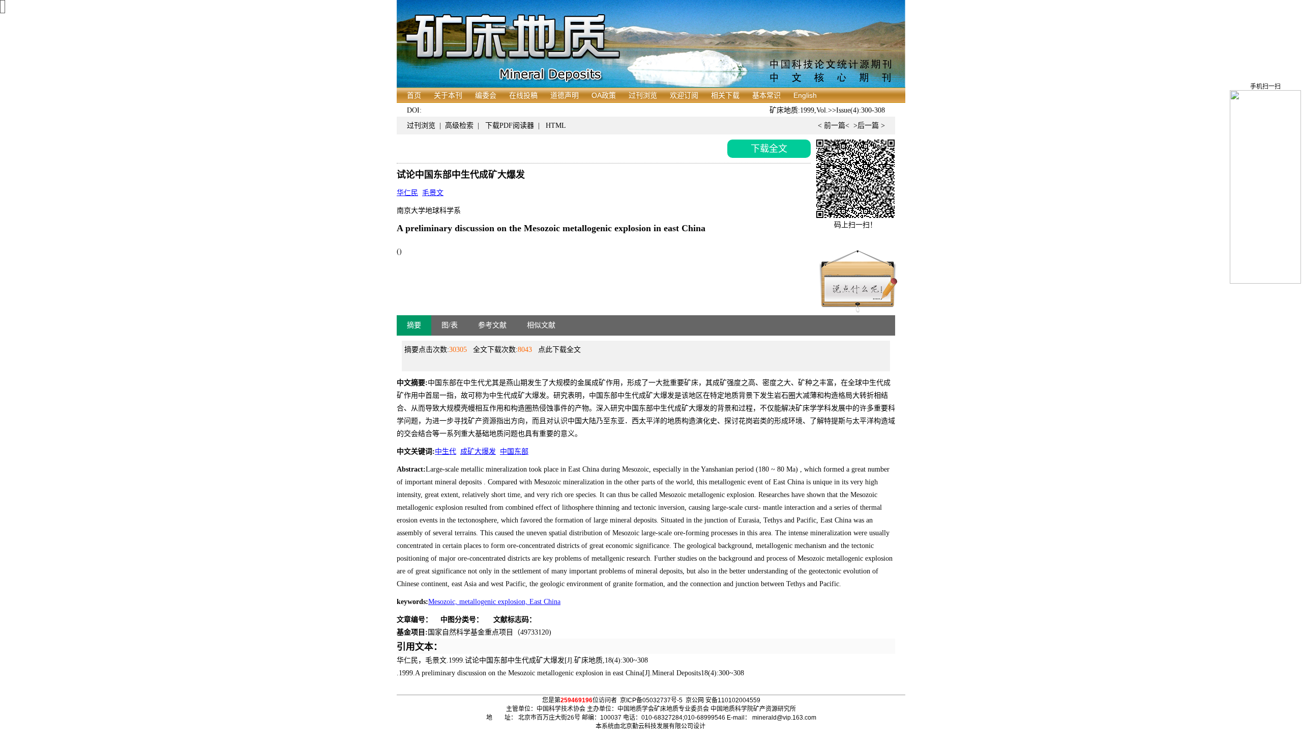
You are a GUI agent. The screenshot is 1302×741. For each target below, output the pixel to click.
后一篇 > (871, 125)
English (805, 95)
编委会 (485, 95)
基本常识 (766, 95)
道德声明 (564, 95)
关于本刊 (448, 95)
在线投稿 (523, 95)
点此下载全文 (559, 349)
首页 (414, 95)
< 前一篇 (831, 125)
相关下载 (725, 95)
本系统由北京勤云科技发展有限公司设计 (650, 726)
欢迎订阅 (684, 95)
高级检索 (459, 125)
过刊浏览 (643, 95)
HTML (556, 125)
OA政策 (603, 95)
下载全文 (769, 149)
